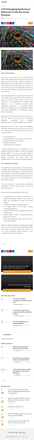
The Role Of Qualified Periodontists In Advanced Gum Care (22, 300)
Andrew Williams (19, 315)
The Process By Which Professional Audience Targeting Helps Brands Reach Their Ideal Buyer (19, 391)
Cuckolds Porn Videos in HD (15, 406)
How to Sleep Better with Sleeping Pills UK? (21, 322)
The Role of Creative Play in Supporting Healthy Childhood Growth (22, 312)
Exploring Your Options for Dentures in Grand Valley (21, 347)
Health (3, 6)
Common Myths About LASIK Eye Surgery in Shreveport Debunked (21, 371)
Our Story (22, 432)
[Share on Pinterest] (10, 23)
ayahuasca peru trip (16, 77)
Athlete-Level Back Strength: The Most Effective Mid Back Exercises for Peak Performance (19, 400)
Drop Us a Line (13, 432)
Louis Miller (9, 18)
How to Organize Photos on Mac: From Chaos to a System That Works (18, 421)
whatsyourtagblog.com (22, 436)
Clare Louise (18, 350)
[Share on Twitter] (5, 23)
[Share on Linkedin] (13, 23)
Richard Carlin (18, 304)
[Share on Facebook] (2, 23)
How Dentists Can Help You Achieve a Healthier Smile (21, 359)
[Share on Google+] (8, 23)
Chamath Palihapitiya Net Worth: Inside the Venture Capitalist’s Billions (20, 414)
